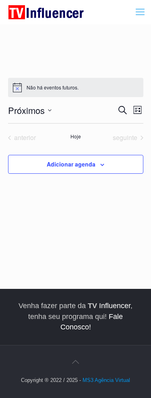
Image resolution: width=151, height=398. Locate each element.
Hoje (75, 136)
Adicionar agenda (71, 164)
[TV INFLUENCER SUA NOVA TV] (46, 12)
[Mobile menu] (140, 12)
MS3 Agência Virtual (106, 380)
